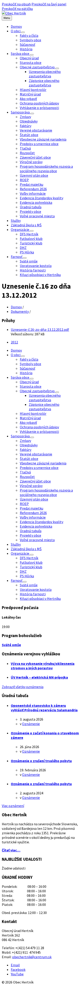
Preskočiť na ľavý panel (49, 4)
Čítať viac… (11, 850)
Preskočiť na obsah (16, 4)
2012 (14, 342)
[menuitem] (16, 26)
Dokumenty (20, 311)
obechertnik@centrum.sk (32, 957)
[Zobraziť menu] (23, 32)
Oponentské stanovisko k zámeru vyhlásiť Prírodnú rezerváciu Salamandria (44, 707)
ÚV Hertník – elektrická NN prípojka (39, 677)
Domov (16, 307)
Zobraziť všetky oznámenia (22, 686)
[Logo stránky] (14, 13)
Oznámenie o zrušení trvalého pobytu (41, 760)
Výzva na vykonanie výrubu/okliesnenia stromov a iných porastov (42, 665)
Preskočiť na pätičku (17, 8)
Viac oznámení (13, 805)
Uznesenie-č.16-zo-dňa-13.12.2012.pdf (40, 329)
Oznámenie (31, 723)
